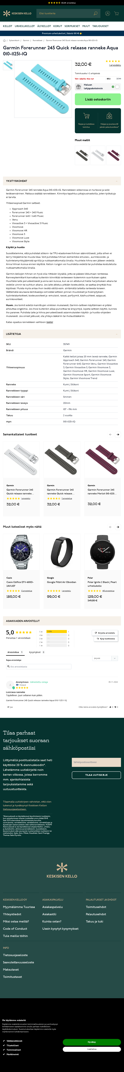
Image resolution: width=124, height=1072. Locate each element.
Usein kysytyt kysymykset (60, 929)
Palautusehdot (96, 914)
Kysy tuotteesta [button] (107, 638)
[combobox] (68, 13)
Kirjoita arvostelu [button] (106, 633)
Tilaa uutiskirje (96, 775)
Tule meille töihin (15, 936)
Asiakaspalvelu (52, 907)
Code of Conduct (15, 929)
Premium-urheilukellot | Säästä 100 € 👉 (62, 33)
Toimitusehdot (96, 907)
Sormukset (72, 26)
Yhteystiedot (12, 914)
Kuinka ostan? (51, 921)
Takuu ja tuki (94, 921)
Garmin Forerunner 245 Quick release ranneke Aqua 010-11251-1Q (71, 40)
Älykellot (44, 26)
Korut (57, 26)
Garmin (26, 40)
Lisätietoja (13, 334)
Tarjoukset (100, 26)
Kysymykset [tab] (35, 652)
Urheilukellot (25, 26)
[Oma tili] (107, 13)
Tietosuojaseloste (15, 955)
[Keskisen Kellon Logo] (17, 13)
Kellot (7, 26)
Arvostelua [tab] (13, 652)
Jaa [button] (11, 707)
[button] (118, 435)
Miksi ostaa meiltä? (16, 921)
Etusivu (4, 40)
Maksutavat (11, 970)
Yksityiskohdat (16, 181)
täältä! (49, 322)
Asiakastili (49, 914)
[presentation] (76, 84)
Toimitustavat (12, 977)
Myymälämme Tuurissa (19, 907)
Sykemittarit (14, 40)
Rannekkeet (37, 40)
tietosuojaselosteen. (15, 809)
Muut (86, 26)
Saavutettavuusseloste (18, 962)
